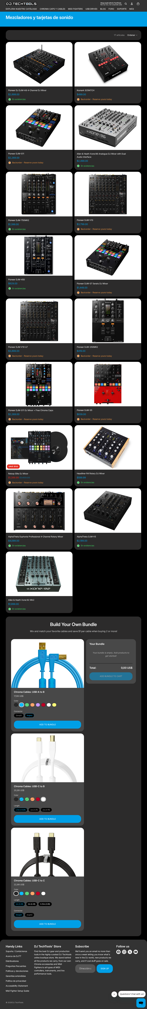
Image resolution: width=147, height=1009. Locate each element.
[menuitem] (131, 9)
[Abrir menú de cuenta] (132, 4)
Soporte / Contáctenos (16, 951)
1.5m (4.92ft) (21, 810)
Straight (19, 715)
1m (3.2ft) (34, 810)
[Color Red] (43, 705)
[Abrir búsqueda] (126, 4)
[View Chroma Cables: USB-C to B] (47, 757)
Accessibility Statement (17, 986)
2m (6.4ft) (46, 810)
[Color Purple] (38, 705)
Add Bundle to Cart (111, 676)
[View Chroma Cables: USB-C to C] (47, 852)
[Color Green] (27, 705)
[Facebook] (118, 952)
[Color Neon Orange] (32, 705)
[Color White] (49, 705)
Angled (29, 715)
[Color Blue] (21, 705)
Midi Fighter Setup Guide (17, 991)
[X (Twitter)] (130, 952)
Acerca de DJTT (13, 956)
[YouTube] (136, 952)
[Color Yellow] (54, 705)
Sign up (105, 968)
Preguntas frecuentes (16, 966)
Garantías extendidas (16, 976)
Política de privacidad (16, 981)
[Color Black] (16, 705)
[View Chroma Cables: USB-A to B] (47, 663)
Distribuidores (12, 961)
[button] (132, 35)
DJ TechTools (17, 1002)
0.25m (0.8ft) (45, 904)
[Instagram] (124, 952)
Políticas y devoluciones (17, 971)
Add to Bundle (47, 724)
